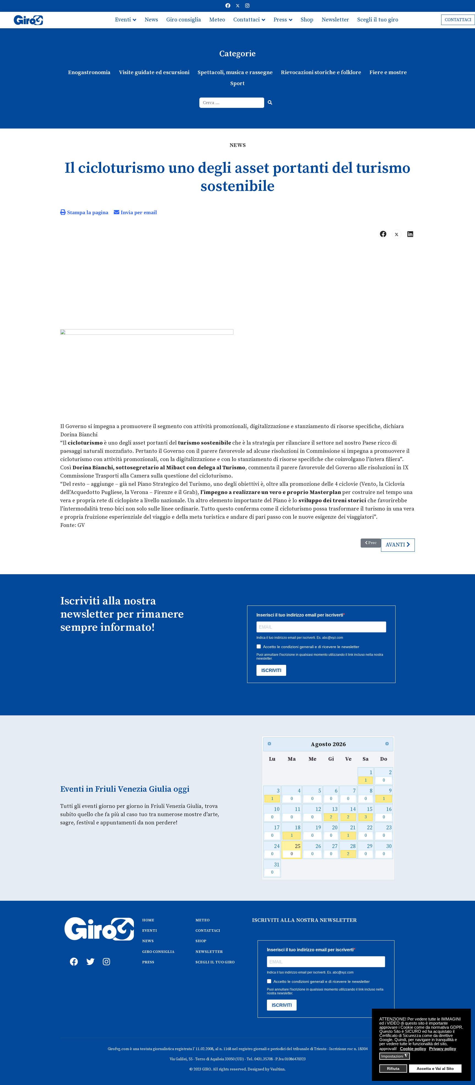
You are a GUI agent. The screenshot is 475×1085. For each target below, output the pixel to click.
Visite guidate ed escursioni (154, 72)
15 (368, 813)
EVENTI (149, 930)
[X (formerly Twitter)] (396, 234)
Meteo (217, 19)
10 (275, 813)
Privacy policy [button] (442, 1048)
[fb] (72, 955)
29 (368, 850)
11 (296, 813)
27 (334, 850)
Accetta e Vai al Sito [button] (435, 1069)
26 (316, 850)
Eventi (123, 19)
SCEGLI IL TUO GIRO (214, 962)
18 (296, 831)
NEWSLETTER (209, 951)
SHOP (200, 941)
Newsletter (335, 19)
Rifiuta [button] (393, 1069)
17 (275, 831)
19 (316, 831)
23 (387, 831)
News (151, 19)
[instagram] (105, 955)
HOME (148, 920)
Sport (237, 83)
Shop (307, 19)
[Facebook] (227, 6)
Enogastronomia (89, 72)
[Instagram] (247, 6)
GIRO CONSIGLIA (158, 951)
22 (368, 831)
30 (387, 850)
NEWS (148, 941)
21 (351, 831)
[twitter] (89, 955)
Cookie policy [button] (413, 1048)
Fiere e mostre (388, 72)
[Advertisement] (237, 286)
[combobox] (231, 102)
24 (275, 850)
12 (316, 813)
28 (351, 850)
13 (334, 813)
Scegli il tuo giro (377, 19)
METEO (202, 920)
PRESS (148, 962)
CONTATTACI (458, 20)
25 (296, 850)
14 (351, 813)
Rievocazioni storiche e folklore (321, 72)
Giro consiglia (183, 19)
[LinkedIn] (410, 234)
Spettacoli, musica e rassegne (235, 72)
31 (275, 868)
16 (387, 813)
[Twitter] (238, 6)
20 (334, 831)
